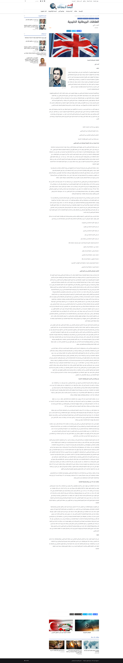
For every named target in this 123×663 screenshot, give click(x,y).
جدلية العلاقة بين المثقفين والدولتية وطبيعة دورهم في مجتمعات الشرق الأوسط (31, 27)
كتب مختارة (79, 1)
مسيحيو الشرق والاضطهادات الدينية (57, 650)
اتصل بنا (73, 1)
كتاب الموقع (44, 11)
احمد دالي (87, 16)
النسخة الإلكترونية (52, 11)
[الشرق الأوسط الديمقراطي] (61, 6)
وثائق (84, 1)
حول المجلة (95, 1)
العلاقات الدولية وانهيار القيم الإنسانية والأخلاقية (91, 651)
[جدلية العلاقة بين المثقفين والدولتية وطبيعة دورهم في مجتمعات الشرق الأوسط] (42, 27)
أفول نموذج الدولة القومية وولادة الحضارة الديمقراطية (35, 38)
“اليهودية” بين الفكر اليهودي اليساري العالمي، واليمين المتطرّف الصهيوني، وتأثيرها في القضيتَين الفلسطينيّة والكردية (31, 60)
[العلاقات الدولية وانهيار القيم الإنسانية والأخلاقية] (91, 645)
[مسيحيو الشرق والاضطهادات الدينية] (56, 645)
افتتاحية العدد (85, 18)
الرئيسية (81, 11)
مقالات (75, 11)
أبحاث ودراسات (69, 11)
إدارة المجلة (89, 1)
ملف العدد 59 (80, 18)
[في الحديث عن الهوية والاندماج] (42, 21)
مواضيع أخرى (61, 11)
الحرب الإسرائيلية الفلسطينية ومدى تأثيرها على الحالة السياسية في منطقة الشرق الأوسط (74, 652)
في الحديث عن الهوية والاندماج (32, 20)
